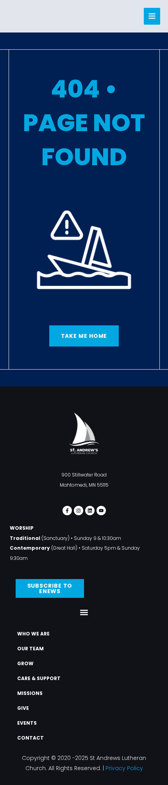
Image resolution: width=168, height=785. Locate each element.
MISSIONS (30, 693)
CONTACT (30, 737)
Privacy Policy (124, 768)
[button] (84, 612)
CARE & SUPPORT (39, 678)
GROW (25, 663)
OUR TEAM (30, 648)
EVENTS (27, 723)
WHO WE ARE (33, 633)
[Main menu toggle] (152, 16)
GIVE (23, 708)
